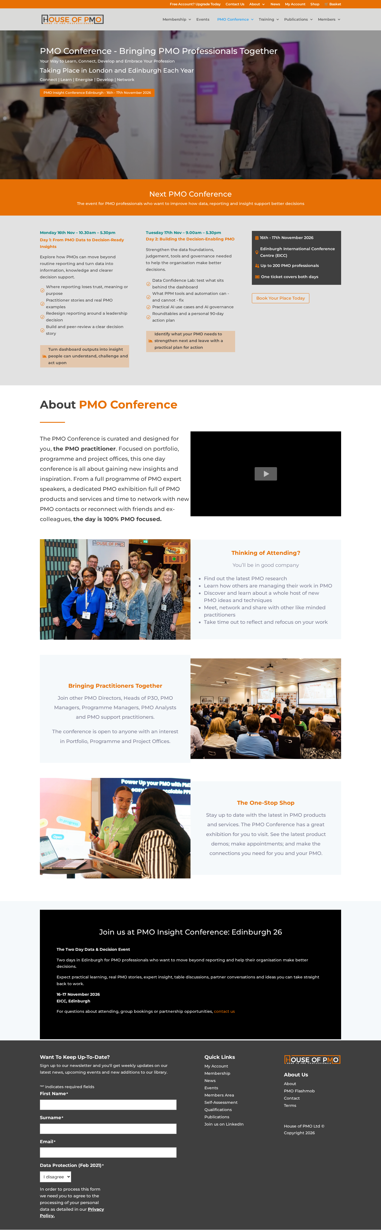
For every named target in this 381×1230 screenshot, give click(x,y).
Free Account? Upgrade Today (195, 4)
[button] (266, 473)
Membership (174, 20)
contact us (224, 1011)
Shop (314, 4)
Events (202, 20)
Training (266, 20)
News (275, 4)
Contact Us (235, 4)
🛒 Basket (332, 4)
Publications (296, 20)
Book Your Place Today (280, 298)
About (254, 4)
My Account (295, 4)
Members (327, 20)
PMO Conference (233, 20)
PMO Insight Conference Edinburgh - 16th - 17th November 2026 (97, 92)
